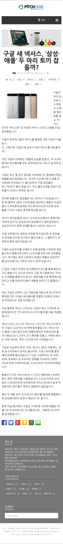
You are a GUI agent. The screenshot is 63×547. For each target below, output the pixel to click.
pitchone (41, 73)
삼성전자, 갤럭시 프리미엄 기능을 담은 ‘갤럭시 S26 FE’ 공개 (31, 449)
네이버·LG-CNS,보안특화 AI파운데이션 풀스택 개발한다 (29, 452)
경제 (14, 73)
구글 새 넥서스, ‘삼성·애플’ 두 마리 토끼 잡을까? (31, 60)
